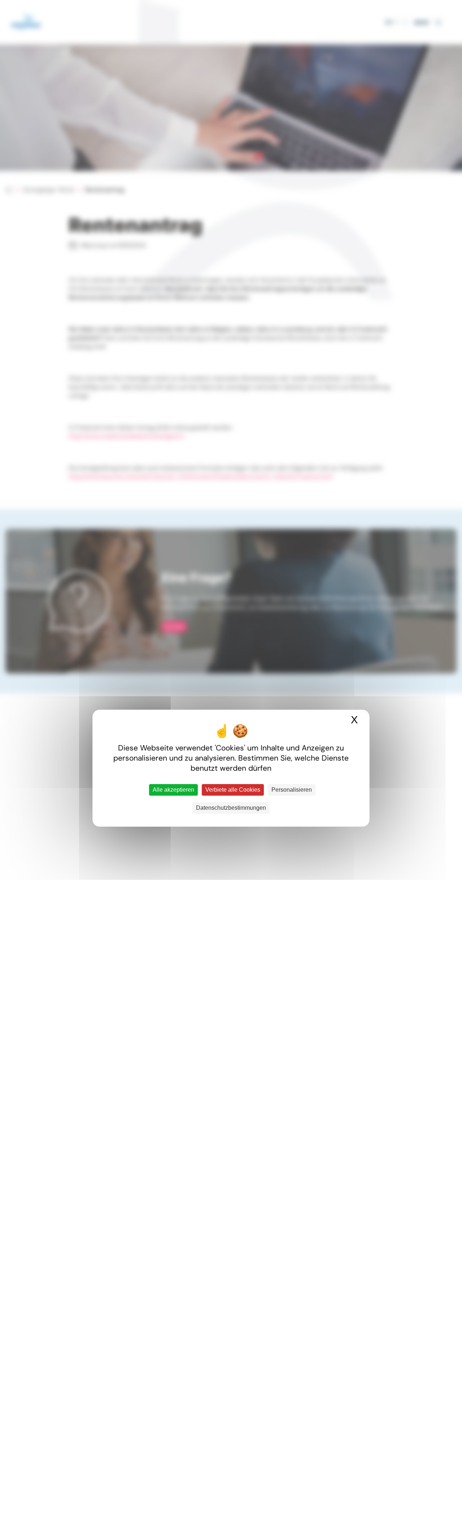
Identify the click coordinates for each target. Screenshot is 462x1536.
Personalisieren (291, 790)
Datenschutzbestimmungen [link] (231, 808)
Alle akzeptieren (173, 790)
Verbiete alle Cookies (232, 790)
